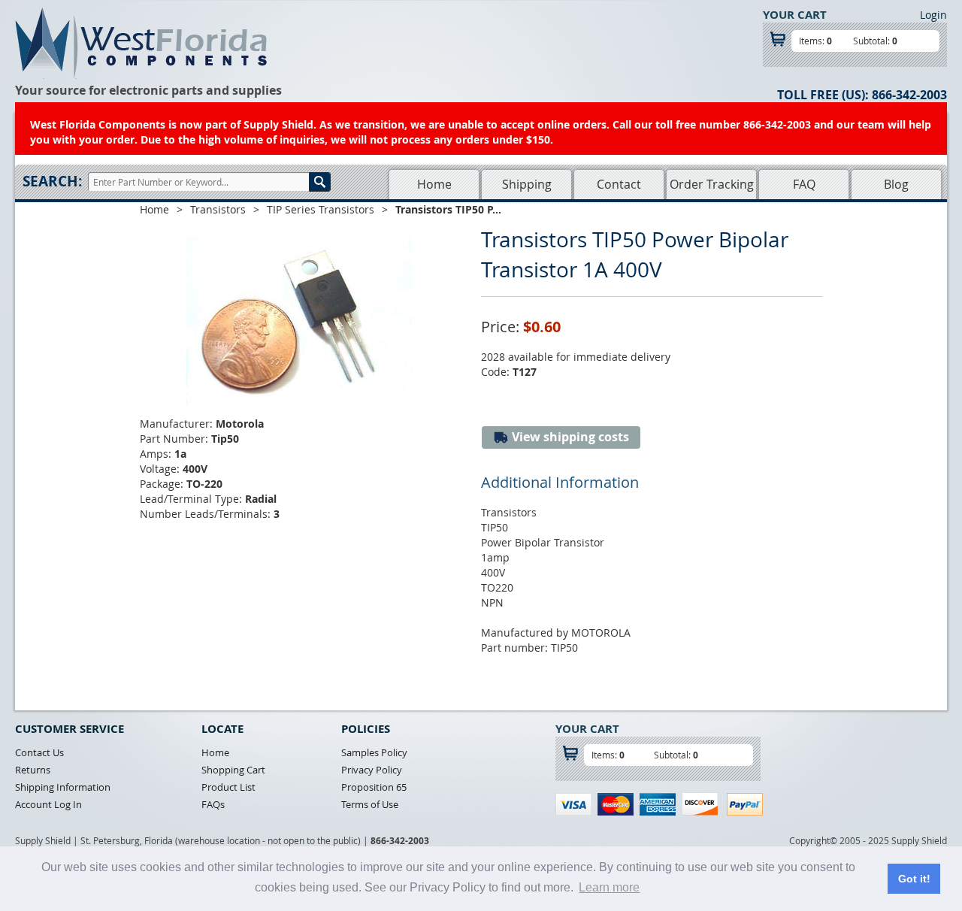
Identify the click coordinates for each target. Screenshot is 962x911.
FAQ (804, 184)
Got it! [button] (914, 879)
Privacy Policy (371, 769)
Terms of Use (369, 804)
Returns (32, 769)
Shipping (527, 184)
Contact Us (39, 752)
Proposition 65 (374, 787)
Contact (619, 184)
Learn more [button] (609, 887)
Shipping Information (62, 787)
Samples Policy (374, 752)
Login (933, 15)
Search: (52, 181)
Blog (896, 184)
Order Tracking (712, 184)
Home (434, 184)
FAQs (213, 804)
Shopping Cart (233, 769)
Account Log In (48, 804)
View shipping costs (569, 436)
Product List (228, 787)
